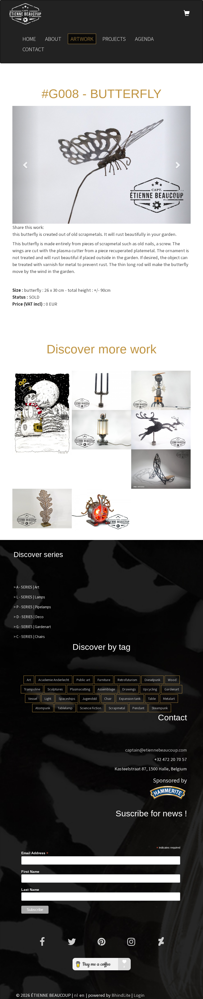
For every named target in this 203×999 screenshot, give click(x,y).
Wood (172, 680)
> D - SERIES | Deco (29, 616)
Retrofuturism (127, 680)
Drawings (129, 689)
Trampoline (32, 689)
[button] (25, 165)
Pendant (138, 708)
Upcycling (150, 689)
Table (152, 698)
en (81, 995)
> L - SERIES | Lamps (29, 597)
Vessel (32, 698)
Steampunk (160, 708)
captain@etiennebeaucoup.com (156, 750)
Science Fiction (90, 708)
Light (48, 698)
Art (29, 680)
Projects (114, 38)
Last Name (30, 890)
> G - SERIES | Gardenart (32, 626)
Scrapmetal (117, 708)
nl (76, 995)
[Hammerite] (168, 792)
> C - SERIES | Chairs (29, 636)
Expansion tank (130, 698)
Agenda (144, 38)
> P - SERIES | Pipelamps (32, 607)
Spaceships (67, 698)
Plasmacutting (80, 689)
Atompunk (42, 708)
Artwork (82, 38)
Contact (33, 49)
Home (29, 38)
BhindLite (121, 995)
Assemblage (106, 689)
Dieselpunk (152, 680)
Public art (83, 680)
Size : (17, 290)
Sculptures (55, 689)
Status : (20, 297)
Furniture (104, 680)
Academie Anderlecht (53, 680)
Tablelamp (65, 708)
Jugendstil (89, 698)
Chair (108, 698)
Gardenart (171, 689)
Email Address (34, 853)
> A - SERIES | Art (26, 587)
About (53, 38)
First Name (30, 872)
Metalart (169, 698)
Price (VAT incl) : (28, 304)
